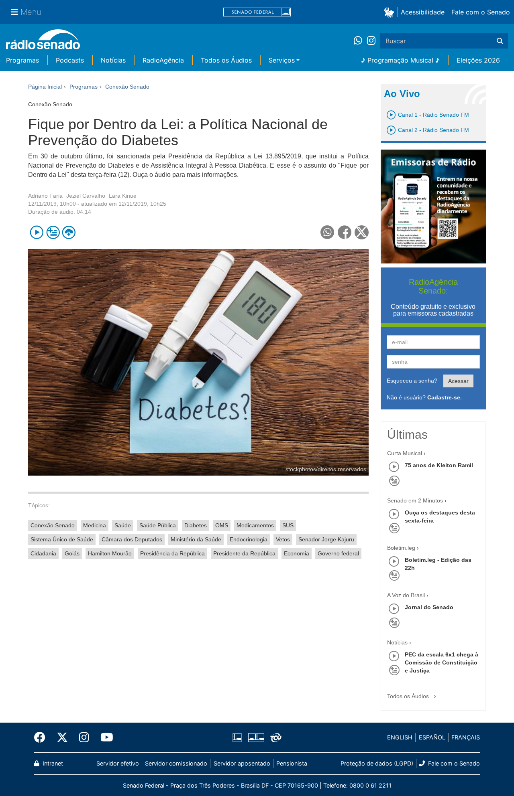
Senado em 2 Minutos (415, 500)
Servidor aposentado (242, 763)
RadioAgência (163, 60)
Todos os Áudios (226, 60)
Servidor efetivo (117, 763)
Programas (22, 60)
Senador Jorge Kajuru (326, 539)
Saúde (122, 525)
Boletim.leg (401, 548)
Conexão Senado (53, 525)
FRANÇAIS (465, 737)
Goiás (72, 553)
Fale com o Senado (480, 12)
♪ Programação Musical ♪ (400, 60)
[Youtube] (104, 737)
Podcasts (70, 60)
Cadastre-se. (444, 397)
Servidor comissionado (176, 763)
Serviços (282, 60)
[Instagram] (371, 41)
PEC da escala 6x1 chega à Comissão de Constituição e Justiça (441, 662)
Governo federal (338, 553)
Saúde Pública (157, 525)
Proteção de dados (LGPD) (377, 763)
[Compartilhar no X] (362, 232)
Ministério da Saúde (196, 539)
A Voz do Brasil (406, 595)
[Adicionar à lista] (52, 232)
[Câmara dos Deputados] (239, 737)
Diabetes (195, 525)
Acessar (458, 381)
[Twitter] (62, 737)
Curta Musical (404, 453)
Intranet (52, 763)
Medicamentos (255, 525)
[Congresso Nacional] (256, 737)
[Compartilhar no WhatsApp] (327, 232)
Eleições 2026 (478, 60)
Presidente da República (244, 553)
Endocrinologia (248, 539)
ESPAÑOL (432, 737)
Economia (296, 553)
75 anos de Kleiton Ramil (439, 465)
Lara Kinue (123, 195)
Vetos (283, 539)
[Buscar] (500, 41)
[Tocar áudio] (36, 232)
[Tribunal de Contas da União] (274, 737)
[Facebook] (42, 737)
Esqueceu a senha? (412, 380)
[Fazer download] (68, 232)
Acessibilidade (423, 12)
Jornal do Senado (429, 607)
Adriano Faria (45, 195)
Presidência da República (172, 553)
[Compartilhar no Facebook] (344, 232)
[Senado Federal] (257, 12)
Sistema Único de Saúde (62, 539)
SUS (288, 525)
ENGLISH (399, 737)
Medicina (94, 525)
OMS (221, 525)
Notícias (113, 60)
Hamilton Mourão (110, 553)
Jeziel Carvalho (85, 195)
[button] (390, 11)
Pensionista (291, 763)
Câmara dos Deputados (132, 539)
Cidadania (43, 553)
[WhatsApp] (360, 41)
